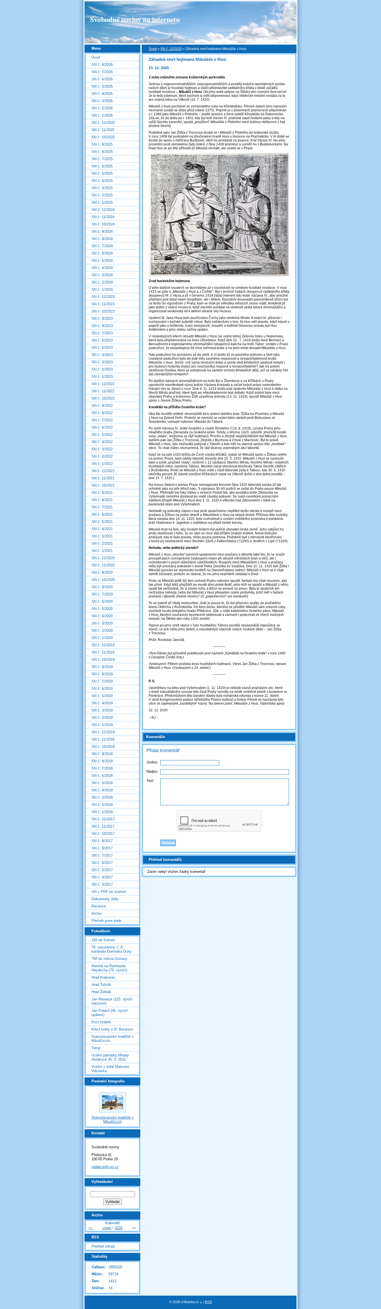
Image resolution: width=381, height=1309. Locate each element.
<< (90, 1228)
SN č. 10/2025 (103, 137)
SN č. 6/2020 (102, 601)
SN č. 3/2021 (102, 536)
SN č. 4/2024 (102, 268)
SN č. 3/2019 (102, 710)
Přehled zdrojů (103, 1246)
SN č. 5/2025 (102, 173)
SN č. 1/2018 (102, 812)
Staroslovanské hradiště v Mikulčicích (112, 1038)
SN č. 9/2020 (102, 587)
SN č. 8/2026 (102, 65)
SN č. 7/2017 (102, 855)
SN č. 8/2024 (102, 239)
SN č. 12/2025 (103, 123)
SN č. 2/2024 (102, 282)
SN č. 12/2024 (103, 210)
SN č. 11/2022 (102, 391)
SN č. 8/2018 (102, 761)
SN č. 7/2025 (102, 159)
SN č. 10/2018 (103, 746)
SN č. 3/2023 (102, 362)
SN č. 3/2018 (102, 797)
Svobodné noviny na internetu (135, 19)
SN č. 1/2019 (102, 725)
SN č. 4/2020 (102, 616)
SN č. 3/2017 (102, 884)
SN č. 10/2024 (103, 224)
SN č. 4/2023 (102, 355)
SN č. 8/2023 (102, 326)
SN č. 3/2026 (102, 101)
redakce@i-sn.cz (105, 1167)
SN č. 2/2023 (102, 369)
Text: (150, 781)
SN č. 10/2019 (103, 659)
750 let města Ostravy (109, 959)
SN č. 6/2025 (102, 166)
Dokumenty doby (105, 899)
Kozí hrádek (101, 1022)
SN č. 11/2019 (102, 652)
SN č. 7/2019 (102, 681)
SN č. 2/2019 (102, 717)
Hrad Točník (101, 985)
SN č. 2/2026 (102, 108)
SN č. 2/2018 (102, 805)
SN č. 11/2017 (102, 826)
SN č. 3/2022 (102, 449)
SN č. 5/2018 (102, 783)
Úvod (153, 49)
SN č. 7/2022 (102, 420)
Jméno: (152, 762)
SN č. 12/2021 (103, 471)
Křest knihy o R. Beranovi (112, 1029)
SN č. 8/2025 (102, 152)
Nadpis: (152, 771)
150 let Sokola (103, 940)
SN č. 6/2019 (102, 688)
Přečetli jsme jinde (106, 921)
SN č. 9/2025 (102, 144)
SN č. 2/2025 (102, 195)
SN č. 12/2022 (103, 384)
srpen (106, 1228)
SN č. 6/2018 (102, 776)
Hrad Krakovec (103, 977)
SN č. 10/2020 (103, 580)
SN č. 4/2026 (102, 94)
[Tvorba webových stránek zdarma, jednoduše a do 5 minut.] (201, 1302)
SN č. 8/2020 (102, 572)
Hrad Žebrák (101, 992)
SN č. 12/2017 (103, 819)
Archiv (96, 913)
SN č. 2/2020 (102, 630)
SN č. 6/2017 (102, 863)
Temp (95, 1048)
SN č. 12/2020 (171, 49)
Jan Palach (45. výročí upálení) (109, 1012)
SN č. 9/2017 (102, 841)
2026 (118, 1228)
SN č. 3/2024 (102, 275)
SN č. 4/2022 (102, 442)
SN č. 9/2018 (102, 754)
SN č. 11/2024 (102, 217)
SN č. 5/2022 (102, 435)
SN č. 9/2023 (102, 318)
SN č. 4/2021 (102, 529)
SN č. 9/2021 (102, 493)
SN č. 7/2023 (102, 333)
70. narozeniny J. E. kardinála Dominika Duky (111, 949)
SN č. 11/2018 (102, 739)
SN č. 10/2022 (103, 398)
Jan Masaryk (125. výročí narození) (112, 1001)
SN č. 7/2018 (102, 768)
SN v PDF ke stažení (108, 892)
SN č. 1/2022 (102, 464)
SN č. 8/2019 (102, 674)
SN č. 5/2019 (102, 696)
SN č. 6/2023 (102, 340)
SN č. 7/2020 (102, 594)
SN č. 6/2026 (102, 79)
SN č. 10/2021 (103, 485)
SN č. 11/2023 (102, 304)
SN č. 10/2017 (103, 834)
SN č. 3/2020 (102, 623)
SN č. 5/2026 (102, 86)
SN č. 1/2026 (102, 115)
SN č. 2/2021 (102, 543)
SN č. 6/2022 (102, 427)
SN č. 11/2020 (102, 565)
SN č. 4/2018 (102, 790)
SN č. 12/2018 (103, 732)
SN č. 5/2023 (102, 347)
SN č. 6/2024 (102, 253)
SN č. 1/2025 (102, 202)
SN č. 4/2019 (102, 703)
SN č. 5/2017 (102, 870)
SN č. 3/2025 (102, 188)
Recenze (98, 906)
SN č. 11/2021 (102, 478)
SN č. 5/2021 (102, 522)
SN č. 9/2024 (102, 231)
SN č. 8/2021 (102, 500)
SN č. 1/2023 (102, 376)
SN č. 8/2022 (102, 413)
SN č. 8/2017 (102, 848)
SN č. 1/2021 (102, 551)
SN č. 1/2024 (102, 289)
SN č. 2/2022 (102, 456)
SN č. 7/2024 (102, 246)
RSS (208, 1302)
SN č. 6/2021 (102, 514)
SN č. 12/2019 (103, 645)
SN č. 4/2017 (102, 877)
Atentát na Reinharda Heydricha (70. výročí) (109, 968)
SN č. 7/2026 (102, 72)
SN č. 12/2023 (103, 297)
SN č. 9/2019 (102, 667)
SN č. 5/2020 (102, 609)
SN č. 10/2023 (103, 311)
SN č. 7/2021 (102, 507)
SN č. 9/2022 (102, 405)
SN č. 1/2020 (102, 638)
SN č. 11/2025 (102, 130)
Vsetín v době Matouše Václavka (110, 1069)
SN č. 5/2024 (102, 260)
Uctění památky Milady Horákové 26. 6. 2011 (110, 1057)
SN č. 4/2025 (102, 181)
